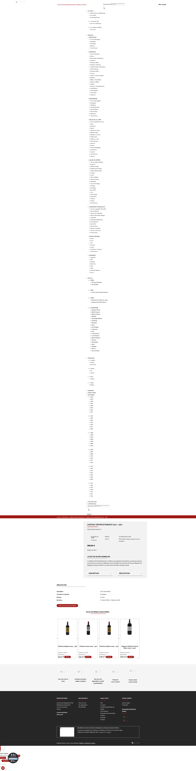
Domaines (65, 517)
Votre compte (126, 703)
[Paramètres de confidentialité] (3, 768)
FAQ (101, 703)
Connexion (125, 705)
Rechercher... (107, 4)
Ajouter (68, 657)
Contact (102, 719)
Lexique (102, 715)
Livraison (103, 705)
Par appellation (82, 705)
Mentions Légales (90, 743)
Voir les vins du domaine (67, 606)
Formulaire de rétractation (107, 713)
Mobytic (81, 743)
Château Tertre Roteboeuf (77, 517)
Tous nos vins (82, 703)
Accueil (59, 517)
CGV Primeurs (104, 711)
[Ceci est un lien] (20, 2)
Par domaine (82, 707)
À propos (103, 717)
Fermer (89, 514)
